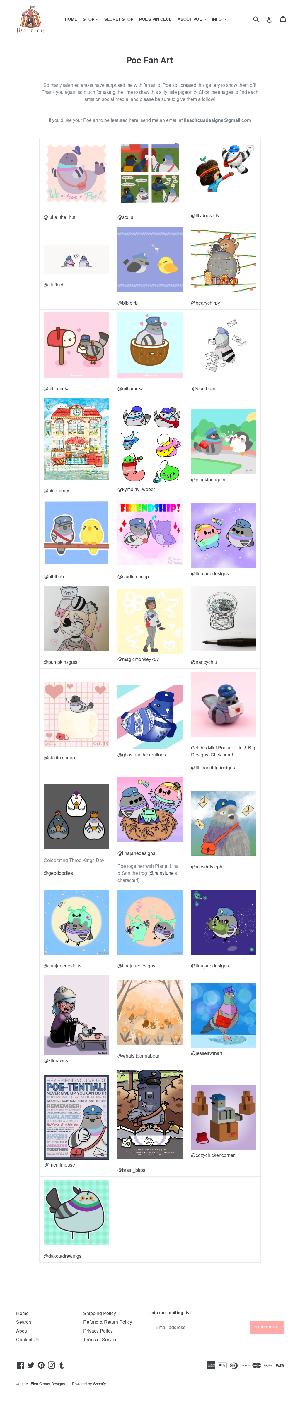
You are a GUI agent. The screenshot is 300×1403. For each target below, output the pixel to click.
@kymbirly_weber (136, 489)
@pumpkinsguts (60, 662)
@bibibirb (127, 302)
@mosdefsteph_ (208, 866)
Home (22, 1313)
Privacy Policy (98, 1330)
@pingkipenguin (208, 479)
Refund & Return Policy (107, 1322)
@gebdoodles (58, 873)
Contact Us (27, 1339)
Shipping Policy (99, 1313)
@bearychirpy (205, 302)
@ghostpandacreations (141, 754)
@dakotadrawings (62, 1255)
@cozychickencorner (213, 1155)
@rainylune (162, 873)
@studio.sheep (133, 576)
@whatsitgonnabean (139, 1055)
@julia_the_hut (59, 217)
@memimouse (59, 1164)
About (22, 1330)
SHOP (92, 19)
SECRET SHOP (118, 19)
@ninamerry (56, 490)
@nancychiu (204, 662)
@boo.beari (204, 388)
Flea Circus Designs (48, 1383)
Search (23, 1322)
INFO (220, 19)
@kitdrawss (56, 1060)
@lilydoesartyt (206, 215)
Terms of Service (100, 1339)
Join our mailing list (170, 1312)
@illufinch (54, 284)
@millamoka (57, 388)
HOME (71, 19)
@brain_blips (131, 1170)
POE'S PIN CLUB (155, 19)
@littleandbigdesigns (213, 767)
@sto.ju (125, 217)
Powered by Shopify (89, 1383)
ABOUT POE (193, 19)
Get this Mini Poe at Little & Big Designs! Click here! (223, 751)
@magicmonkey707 (138, 659)
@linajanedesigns (210, 573)
